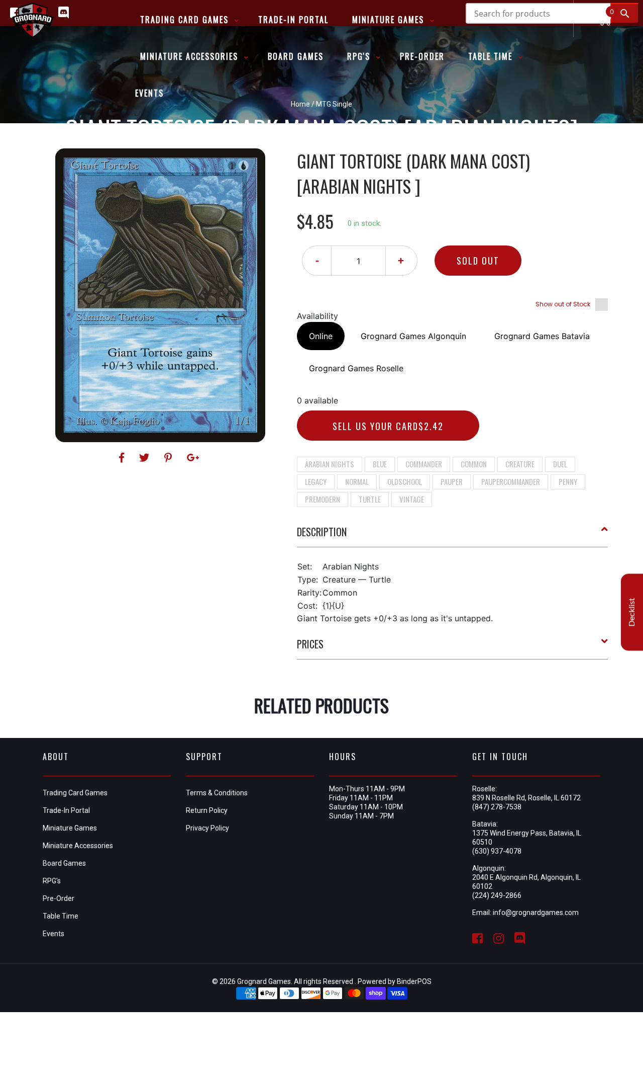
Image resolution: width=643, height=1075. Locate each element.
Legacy (316, 481)
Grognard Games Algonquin (413, 336)
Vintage (411, 499)
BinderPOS (414, 981)
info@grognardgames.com (536, 912)
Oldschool (404, 481)
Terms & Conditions (217, 793)
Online (321, 336)
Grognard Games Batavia (542, 336)
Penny (568, 481)
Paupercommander (510, 481)
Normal (357, 481)
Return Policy (207, 810)
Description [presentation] (322, 531)
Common (474, 463)
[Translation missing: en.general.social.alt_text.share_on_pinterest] (169, 458)
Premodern (322, 499)
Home (300, 104)
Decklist (632, 612)
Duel (560, 463)
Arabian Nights (329, 463)
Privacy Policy (207, 828)
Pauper (452, 481)
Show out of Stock (562, 304)
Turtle (370, 499)
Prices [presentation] (310, 643)
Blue (380, 463)
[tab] (452, 535)
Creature (519, 463)
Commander (423, 463)
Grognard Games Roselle (356, 368)
